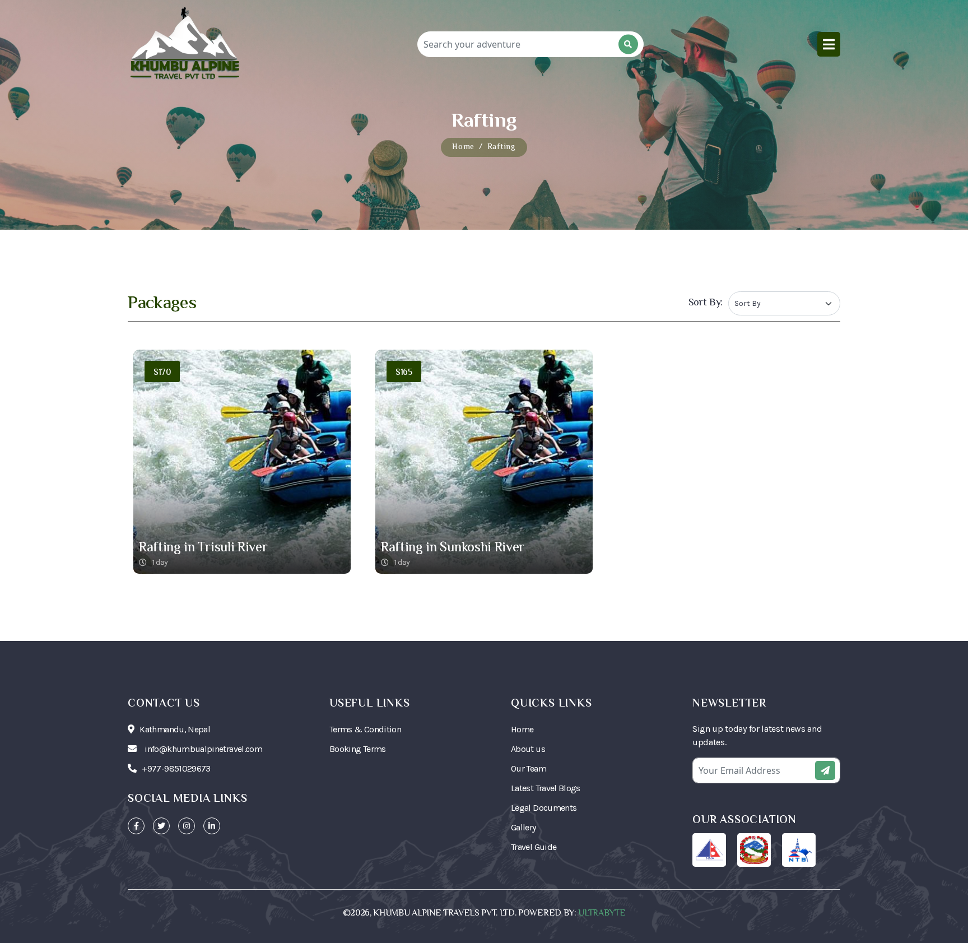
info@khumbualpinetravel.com (203, 749)
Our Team (528, 768)
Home (463, 147)
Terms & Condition (365, 729)
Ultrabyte (601, 914)
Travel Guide (533, 847)
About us (528, 749)
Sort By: (705, 303)
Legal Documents (543, 807)
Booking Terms (357, 749)
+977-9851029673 (176, 768)
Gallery (523, 827)
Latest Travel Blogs (545, 788)
